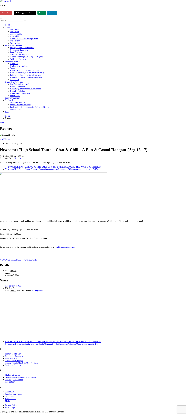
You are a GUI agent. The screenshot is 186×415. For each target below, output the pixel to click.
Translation (14, 68)
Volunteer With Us (17, 102)
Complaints (9, 396)
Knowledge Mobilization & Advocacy (25, 89)
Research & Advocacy (14, 82)
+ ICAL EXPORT (29, 260)
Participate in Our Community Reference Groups (29, 107)
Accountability (16, 34)
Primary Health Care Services (22, 48)
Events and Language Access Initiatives (26, 77)
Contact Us (14, 80)
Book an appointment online (25, 13)
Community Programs (19, 50)
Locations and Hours (13, 394)
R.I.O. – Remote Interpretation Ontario (25, 70)
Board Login (10, 407)
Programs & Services (13, 45)
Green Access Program (19, 54)
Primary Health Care (13, 354)
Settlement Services (18, 59)
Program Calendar (12, 98)
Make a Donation (17, 109)
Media (7, 401)
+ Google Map (38, 290)
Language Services (12, 61)
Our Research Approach (19, 84)
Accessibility (15, 36)
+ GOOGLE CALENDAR (11, 260)
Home (7, 25)
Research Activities (17, 86)
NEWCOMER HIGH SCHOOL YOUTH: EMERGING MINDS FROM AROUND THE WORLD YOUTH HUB (53, 167)
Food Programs (16, 52)
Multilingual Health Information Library (21, 377)
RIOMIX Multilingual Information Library (27, 73)
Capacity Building (17, 91)
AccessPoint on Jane (13, 286)
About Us (9, 27)
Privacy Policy (11, 405)
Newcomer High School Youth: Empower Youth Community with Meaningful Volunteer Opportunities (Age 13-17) (52, 169)
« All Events (5, 139)
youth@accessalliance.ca (64, 247)
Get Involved (10, 100)
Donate (41, 13)
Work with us (6, 13)
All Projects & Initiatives (20, 93)
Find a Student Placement (20, 105)
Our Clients (14, 29)
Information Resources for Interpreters (25, 75)
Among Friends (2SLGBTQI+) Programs (26, 57)
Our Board (14, 32)
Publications (15, 95)
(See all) (17, 158)
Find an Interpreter (12, 375)
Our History (15, 41)
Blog (7, 111)
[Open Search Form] (1, 18)
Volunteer (52, 13)
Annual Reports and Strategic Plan (24, 38)
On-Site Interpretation (18, 66)
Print (2, 122)
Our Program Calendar (14, 379)
